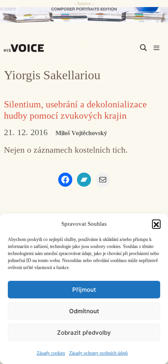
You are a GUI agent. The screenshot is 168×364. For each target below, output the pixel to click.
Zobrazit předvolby (84, 332)
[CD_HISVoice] (84, 15)
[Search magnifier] (143, 47)
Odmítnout (84, 311)
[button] (156, 224)
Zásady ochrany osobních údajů (98, 353)
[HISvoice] (26, 48)
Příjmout (84, 289)
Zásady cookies (51, 353)
